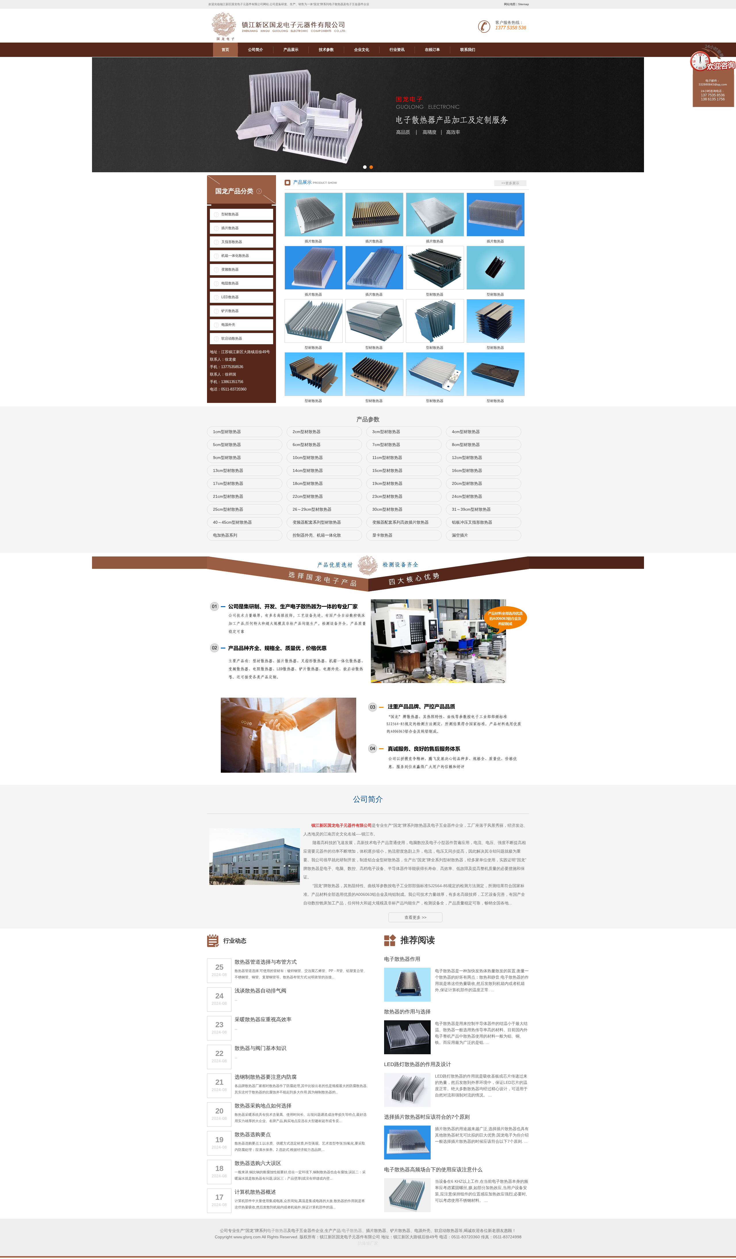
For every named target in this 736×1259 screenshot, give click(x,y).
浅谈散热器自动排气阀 (260, 991)
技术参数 (326, 49)
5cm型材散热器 (227, 444)
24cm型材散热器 (467, 496)
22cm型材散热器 (308, 496)
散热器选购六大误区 (258, 1163)
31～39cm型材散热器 (471, 509)
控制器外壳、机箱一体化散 (317, 535)
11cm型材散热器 (387, 457)
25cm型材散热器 (228, 509)
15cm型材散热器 (387, 470)
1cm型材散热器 (227, 431)
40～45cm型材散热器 (232, 522)
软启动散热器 (231, 338)
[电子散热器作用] (407, 1000)
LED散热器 (230, 297)
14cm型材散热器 (308, 470)
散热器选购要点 (253, 1134)
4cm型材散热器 (466, 431)
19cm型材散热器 (387, 483)
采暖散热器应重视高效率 (263, 1019)
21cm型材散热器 (228, 496)
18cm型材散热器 (308, 483)
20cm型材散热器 (467, 483)
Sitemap (523, 4)
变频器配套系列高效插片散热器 (400, 522)
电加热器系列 (225, 535)
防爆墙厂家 (368, 1243)
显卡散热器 (382, 535)
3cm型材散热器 (386, 431)
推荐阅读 (417, 940)
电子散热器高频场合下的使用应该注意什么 (433, 1169)
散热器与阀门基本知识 (260, 1048)
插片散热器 (230, 228)
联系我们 (467, 49)
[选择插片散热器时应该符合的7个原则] (407, 1158)
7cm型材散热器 (386, 444)
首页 (225, 49)
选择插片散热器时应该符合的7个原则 (427, 1117)
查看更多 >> (415, 917)
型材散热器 (230, 214)
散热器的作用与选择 (407, 1012)
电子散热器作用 (402, 959)
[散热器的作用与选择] (407, 1053)
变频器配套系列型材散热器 (317, 522)
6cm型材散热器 (307, 444)
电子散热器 (277, 1230)
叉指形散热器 (231, 242)
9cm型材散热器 (227, 457)
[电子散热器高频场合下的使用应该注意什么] (407, 1211)
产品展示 (290, 49)
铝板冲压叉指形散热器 (472, 522)
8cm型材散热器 (466, 444)
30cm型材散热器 (387, 509)
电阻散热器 (230, 283)
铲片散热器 (230, 311)
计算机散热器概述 (255, 1192)
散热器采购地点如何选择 (263, 1106)
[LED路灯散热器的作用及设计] (407, 1105)
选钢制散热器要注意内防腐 (266, 1077)
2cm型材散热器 (307, 431)
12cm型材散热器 (467, 457)
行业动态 (234, 940)
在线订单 (432, 49)
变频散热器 (230, 269)
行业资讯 (397, 49)
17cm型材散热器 (228, 483)
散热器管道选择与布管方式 (266, 962)
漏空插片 (460, 535)
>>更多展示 (510, 183)
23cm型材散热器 (387, 496)
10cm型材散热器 (308, 457)
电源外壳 (228, 325)
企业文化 (361, 49)
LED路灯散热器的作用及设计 (417, 1064)
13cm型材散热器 (228, 470)
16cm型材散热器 (467, 470)
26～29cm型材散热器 (312, 509)
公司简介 (255, 49)
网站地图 (509, 4)
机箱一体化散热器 (235, 256)
